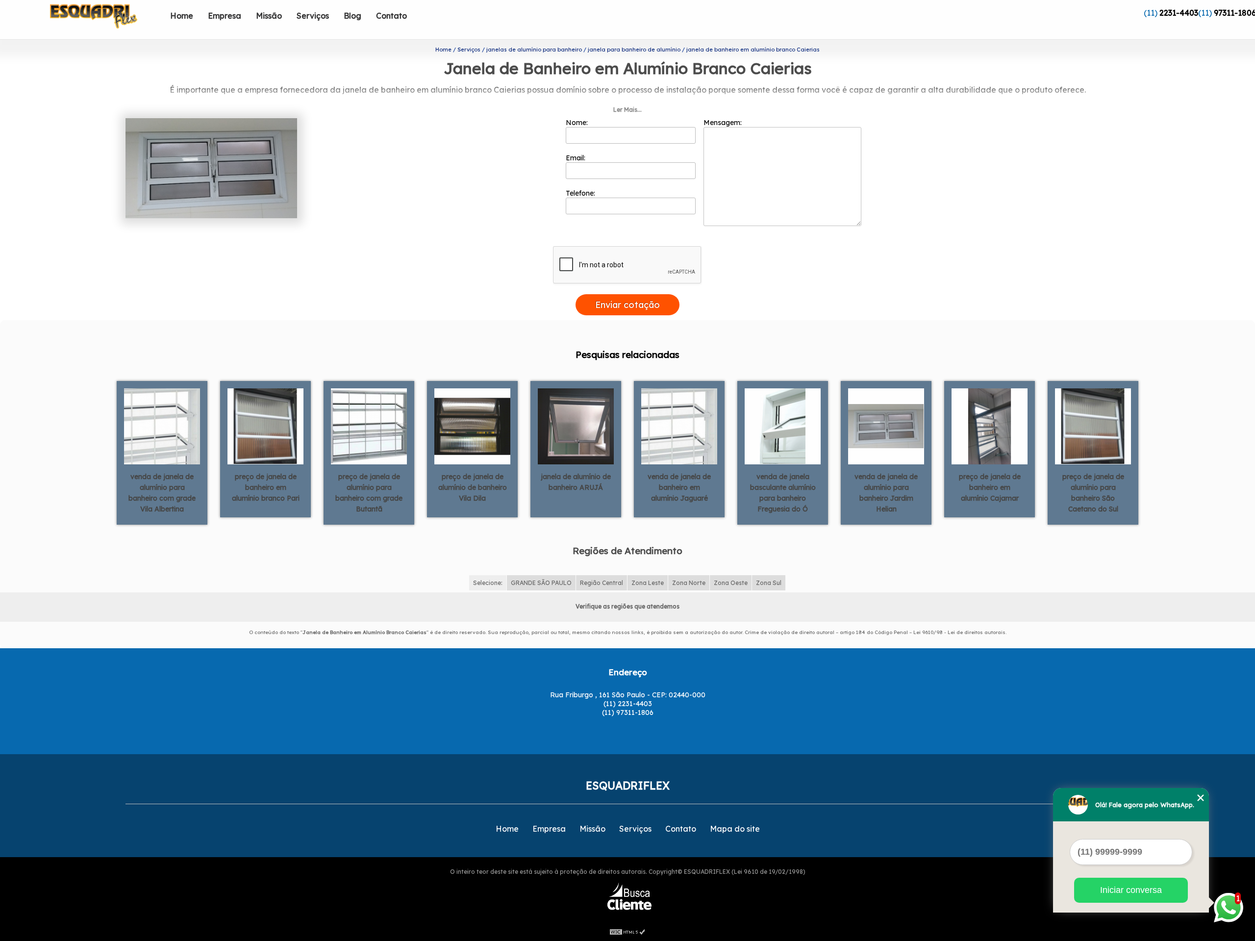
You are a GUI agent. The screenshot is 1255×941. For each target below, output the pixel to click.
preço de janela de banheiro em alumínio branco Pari (266, 487)
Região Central (601, 582)
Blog (352, 16)
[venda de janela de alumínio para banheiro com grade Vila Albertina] (162, 425)
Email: (576, 157)
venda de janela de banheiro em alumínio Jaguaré (679, 487)
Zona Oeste (731, 582)
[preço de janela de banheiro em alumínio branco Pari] (265, 425)
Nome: (578, 122)
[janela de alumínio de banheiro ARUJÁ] (576, 425)
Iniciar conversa (1131, 890)
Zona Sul (768, 582)
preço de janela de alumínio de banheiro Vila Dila (472, 487)
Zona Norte (688, 582)
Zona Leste (647, 582)
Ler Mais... (627, 109)
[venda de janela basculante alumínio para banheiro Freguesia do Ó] (783, 425)
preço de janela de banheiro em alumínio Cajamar (990, 487)
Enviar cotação (627, 304)
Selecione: (487, 582)
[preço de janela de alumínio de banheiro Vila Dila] (472, 425)
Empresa (224, 16)
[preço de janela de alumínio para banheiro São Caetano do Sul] (1093, 425)
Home (181, 16)
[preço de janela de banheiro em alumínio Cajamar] (989, 425)
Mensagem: (723, 122)
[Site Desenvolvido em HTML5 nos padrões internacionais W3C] (627, 931)
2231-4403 (1178, 13)
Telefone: (581, 193)
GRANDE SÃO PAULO (541, 582)
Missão (269, 16)
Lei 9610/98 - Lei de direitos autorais (959, 632)
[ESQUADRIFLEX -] (106, 19)
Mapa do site (735, 829)
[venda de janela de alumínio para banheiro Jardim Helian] (886, 425)
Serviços (313, 16)
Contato (391, 16)
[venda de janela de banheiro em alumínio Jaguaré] (679, 425)
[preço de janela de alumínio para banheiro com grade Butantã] (369, 425)
